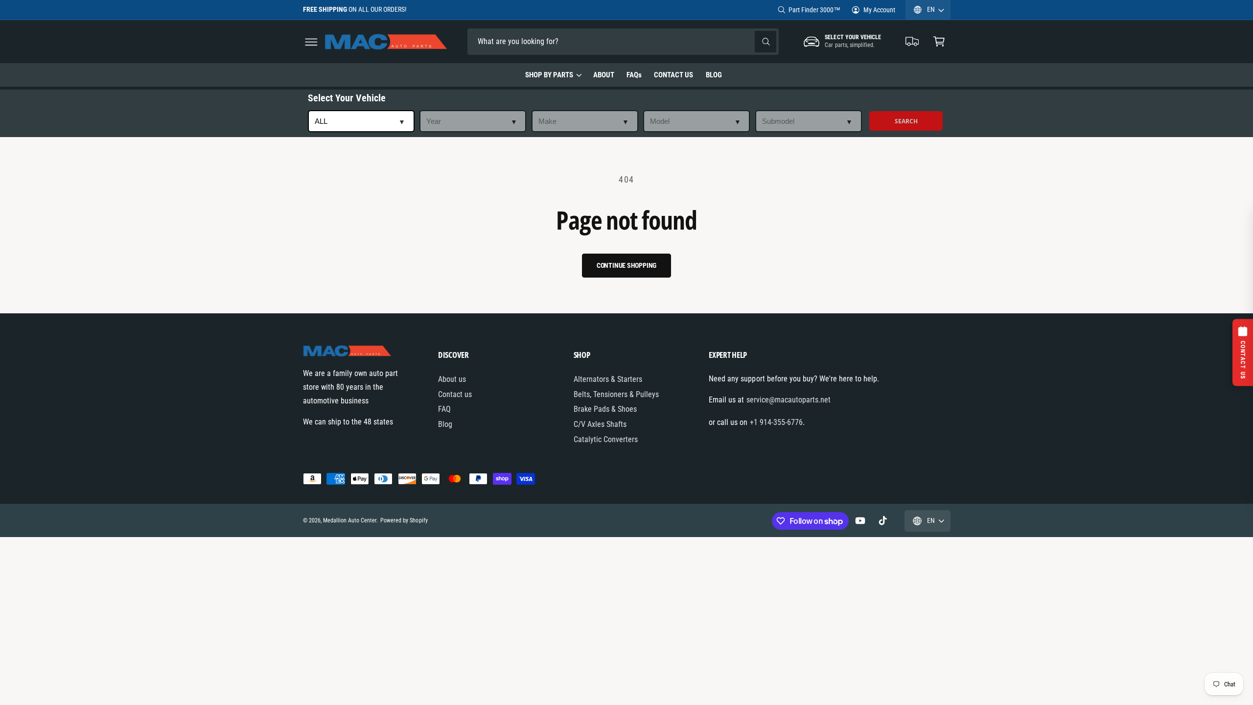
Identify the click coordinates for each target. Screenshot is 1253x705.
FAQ (444, 409)
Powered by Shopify (403, 520)
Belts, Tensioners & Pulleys (616, 394)
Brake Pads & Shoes (605, 409)
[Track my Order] (912, 41)
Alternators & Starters (608, 379)
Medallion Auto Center (349, 520)
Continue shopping (627, 265)
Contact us (455, 394)
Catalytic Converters (606, 439)
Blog (445, 424)
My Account (879, 10)
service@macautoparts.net (788, 399)
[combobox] (535, 41)
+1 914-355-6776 (776, 422)
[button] (311, 41)
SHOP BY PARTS (549, 74)
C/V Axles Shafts (600, 424)
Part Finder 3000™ (814, 10)
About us (452, 379)
